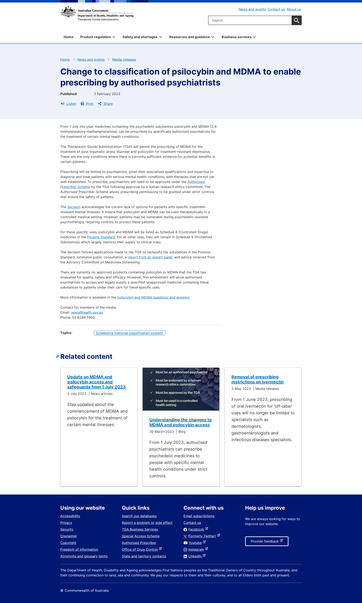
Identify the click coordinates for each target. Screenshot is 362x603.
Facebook (197, 529)
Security (66, 529)
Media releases (124, 59)
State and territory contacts (144, 556)
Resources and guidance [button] (189, 37)
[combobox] (255, 20)
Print (89, 104)
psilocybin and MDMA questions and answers (153, 297)
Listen (71, 104)
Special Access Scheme (140, 536)
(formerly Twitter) (203, 536)
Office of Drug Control (140, 549)
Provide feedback (266, 542)
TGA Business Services (140, 529)
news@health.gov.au (87, 312)
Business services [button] (237, 37)
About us (294, 9)
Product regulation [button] (95, 37)
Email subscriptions (199, 516)
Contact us (276, 9)
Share (108, 104)
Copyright (68, 543)
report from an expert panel (150, 257)
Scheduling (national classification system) (129, 333)
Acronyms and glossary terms (84, 556)
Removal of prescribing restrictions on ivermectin (257, 379)
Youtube (196, 543)
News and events (252, 9)
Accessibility (70, 516)
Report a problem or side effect (147, 523)
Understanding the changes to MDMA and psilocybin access (180, 422)
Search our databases (139, 516)
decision (73, 207)
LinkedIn (195, 556)
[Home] (97, 13)
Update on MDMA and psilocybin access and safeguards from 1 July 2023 (96, 381)
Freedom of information (79, 549)
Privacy (66, 523)
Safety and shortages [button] (140, 37)
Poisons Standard (101, 237)
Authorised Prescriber (139, 543)
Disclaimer (68, 536)
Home (69, 37)
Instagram (197, 549)
